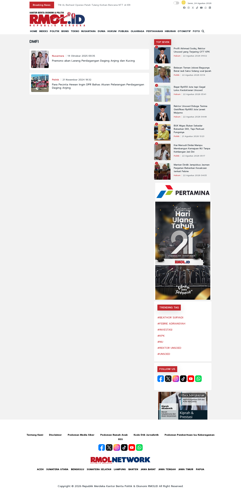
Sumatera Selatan (99, 469)
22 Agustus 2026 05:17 (193, 155)
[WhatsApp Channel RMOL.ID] (198, 378)
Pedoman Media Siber (81, 435)
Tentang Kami (35, 435)
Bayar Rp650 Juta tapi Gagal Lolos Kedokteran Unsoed (189, 88)
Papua (200, 469)
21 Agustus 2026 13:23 (193, 136)
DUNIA (101, 31)
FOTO (196, 31)
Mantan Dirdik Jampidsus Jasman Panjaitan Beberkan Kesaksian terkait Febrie (192, 168)
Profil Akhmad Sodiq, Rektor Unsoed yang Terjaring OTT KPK (192, 50)
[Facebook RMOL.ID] (160, 378)
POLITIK (54, 31)
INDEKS (43, 31)
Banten (133, 469)
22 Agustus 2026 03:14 (193, 75)
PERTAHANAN (154, 31)
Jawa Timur (185, 469)
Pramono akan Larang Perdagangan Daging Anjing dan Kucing (93, 60)
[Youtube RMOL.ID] (191, 378)
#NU (160, 342)
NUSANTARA (88, 31)
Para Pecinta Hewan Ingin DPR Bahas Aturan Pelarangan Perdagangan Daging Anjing (98, 86)
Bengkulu (77, 469)
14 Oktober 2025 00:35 (81, 56)
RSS (120, 439)
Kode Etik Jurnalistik (146, 435)
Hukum (177, 55)
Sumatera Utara (57, 469)
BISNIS (65, 31)
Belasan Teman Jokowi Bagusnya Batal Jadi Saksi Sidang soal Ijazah (192, 69)
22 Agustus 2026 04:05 (195, 175)
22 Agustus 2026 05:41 (194, 94)
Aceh (40, 469)
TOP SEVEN (162, 42)
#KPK (161, 336)
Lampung (120, 469)
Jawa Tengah (167, 469)
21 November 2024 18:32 (76, 79)
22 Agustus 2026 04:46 (195, 116)
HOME (33, 31)
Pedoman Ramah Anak (114, 435)
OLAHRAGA (137, 31)
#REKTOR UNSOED (169, 348)
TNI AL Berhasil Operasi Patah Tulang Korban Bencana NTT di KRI (94, 5)
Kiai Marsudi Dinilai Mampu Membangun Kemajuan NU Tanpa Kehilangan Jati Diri (192, 149)
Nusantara (58, 56)
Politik (55, 79)
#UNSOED (163, 354)
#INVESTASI (164, 330)
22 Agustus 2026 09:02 (195, 55)
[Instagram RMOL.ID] (175, 378)
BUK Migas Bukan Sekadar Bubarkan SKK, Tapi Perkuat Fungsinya (189, 129)
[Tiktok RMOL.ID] (183, 378)
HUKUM (111, 31)
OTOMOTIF (184, 31)
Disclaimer (55, 435)
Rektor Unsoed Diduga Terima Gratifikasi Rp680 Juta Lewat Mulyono (190, 109)
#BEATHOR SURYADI (170, 318)
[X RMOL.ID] (168, 378)
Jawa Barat (148, 469)
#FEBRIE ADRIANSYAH (171, 324)
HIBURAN (170, 31)
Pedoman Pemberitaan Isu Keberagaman (189, 435)
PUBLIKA (123, 31)
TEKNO (75, 31)
